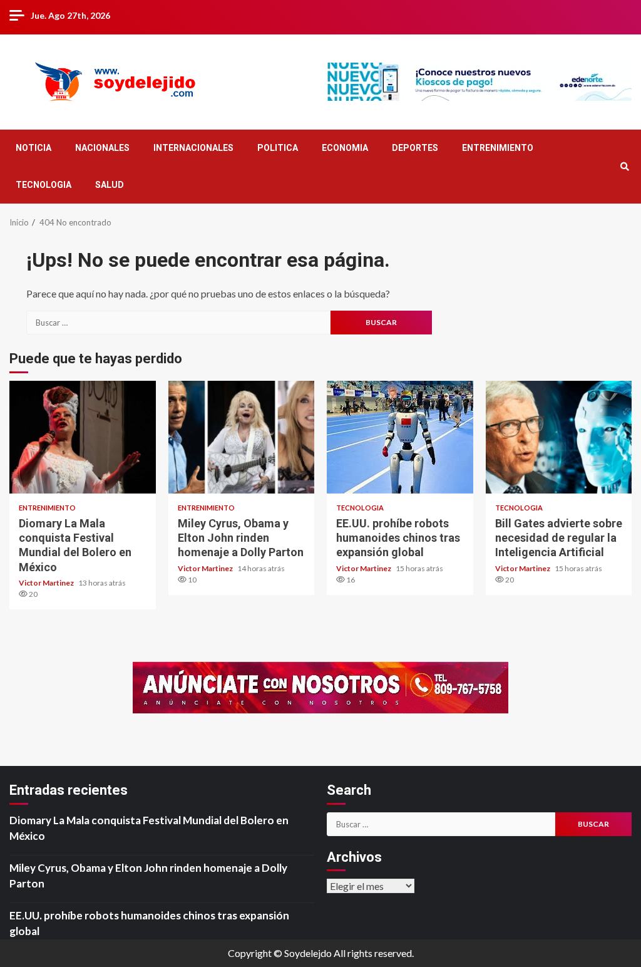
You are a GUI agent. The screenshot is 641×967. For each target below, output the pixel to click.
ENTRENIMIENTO (497, 148)
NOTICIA (33, 148)
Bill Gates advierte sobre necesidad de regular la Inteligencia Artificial (559, 437)
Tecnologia (360, 507)
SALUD (109, 185)
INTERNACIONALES (193, 148)
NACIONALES (102, 148)
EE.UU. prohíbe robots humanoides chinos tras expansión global (400, 437)
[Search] (624, 166)
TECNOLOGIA (43, 185)
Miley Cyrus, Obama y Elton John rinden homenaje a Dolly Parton (241, 437)
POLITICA (277, 148)
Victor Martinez (47, 582)
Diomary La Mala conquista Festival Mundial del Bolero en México (82, 437)
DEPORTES (415, 148)
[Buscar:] (178, 322)
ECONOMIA (345, 148)
